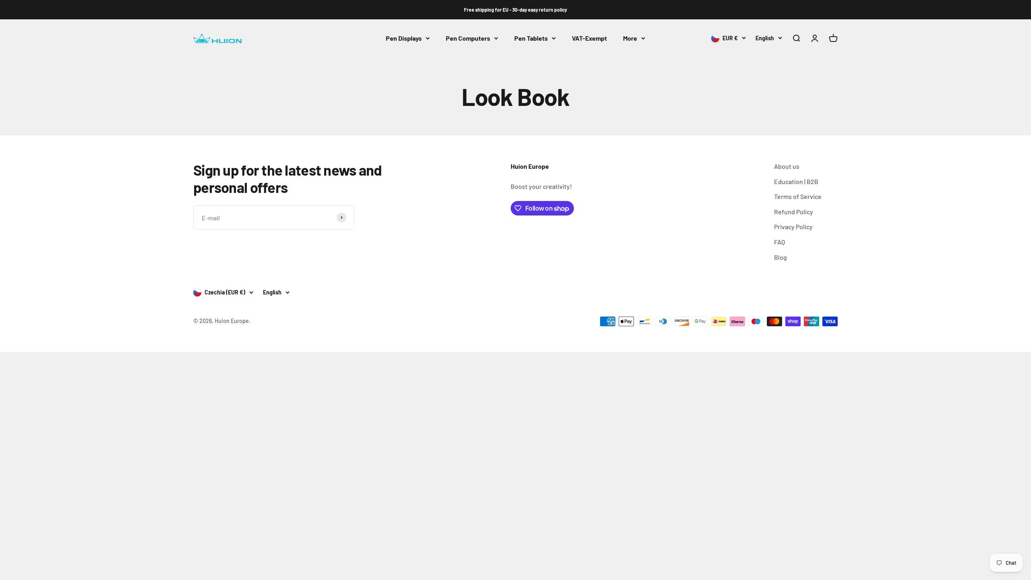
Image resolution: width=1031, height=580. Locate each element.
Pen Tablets (531, 38)
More (630, 38)
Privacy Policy (793, 226)
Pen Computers (468, 38)
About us (786, 166)
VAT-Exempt (589, 38)
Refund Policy (793, 211)
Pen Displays (404, 38)
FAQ (779, 242)
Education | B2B (796, 181)
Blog (780, 257)
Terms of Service (798, 196)
